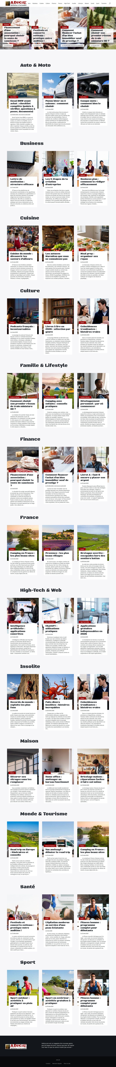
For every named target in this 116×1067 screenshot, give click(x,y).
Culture (48, 3)
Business (35, 3)
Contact (48, 1063)
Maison (87, 3)
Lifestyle (80, 3)
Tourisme (103, 3)
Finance (54, 3)
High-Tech (67, 3)
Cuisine (42, 3)
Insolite (74, 3)
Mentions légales (57, 1063)
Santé (92, 3)
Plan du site (67, 1063)
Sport (97, 3)
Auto (29, 3)
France (60, 3)
